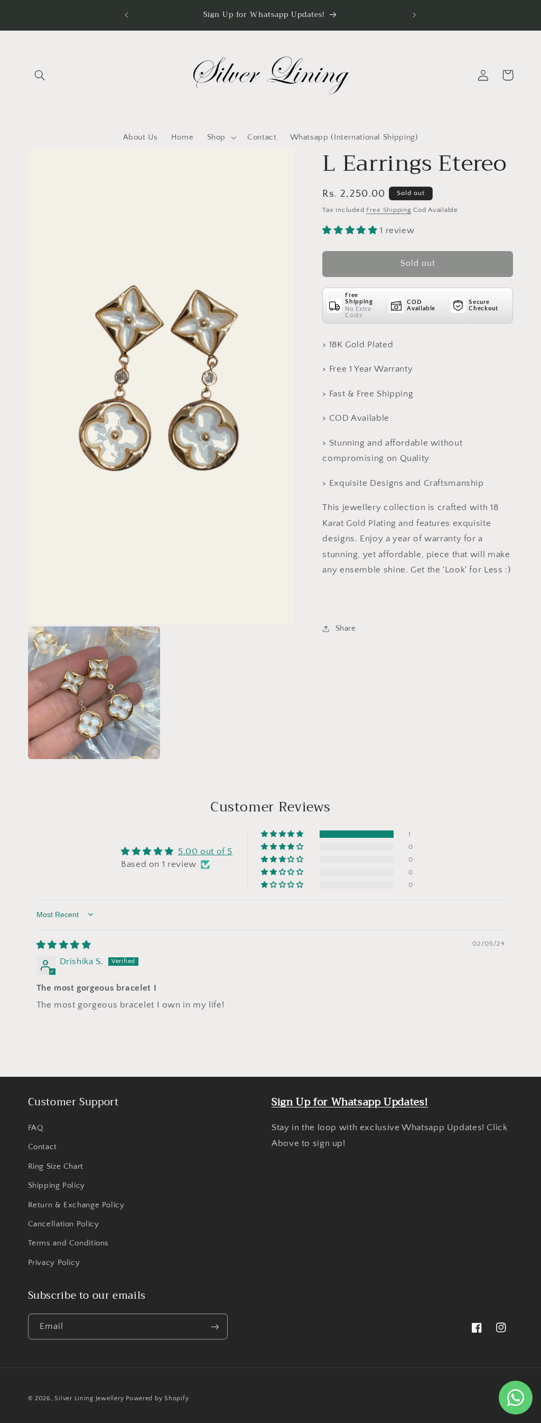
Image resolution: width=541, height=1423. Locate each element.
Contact (42, 1147)
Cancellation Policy (63, 1224)
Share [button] (345, 628)
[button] (40, 75)
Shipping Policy (56, 1185)
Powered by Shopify (157, 1398)
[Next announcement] (414, 14)
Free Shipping (389, 210)
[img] (63, 945)
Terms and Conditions (68, 1243)
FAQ (35, 1128)
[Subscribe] (214, 1326)
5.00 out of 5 (205, 851)
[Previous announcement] (126, 14)
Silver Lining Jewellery (89, 1398)
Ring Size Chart (55, 1166)
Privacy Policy (54, 1263)
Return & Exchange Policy (76, 1205)
